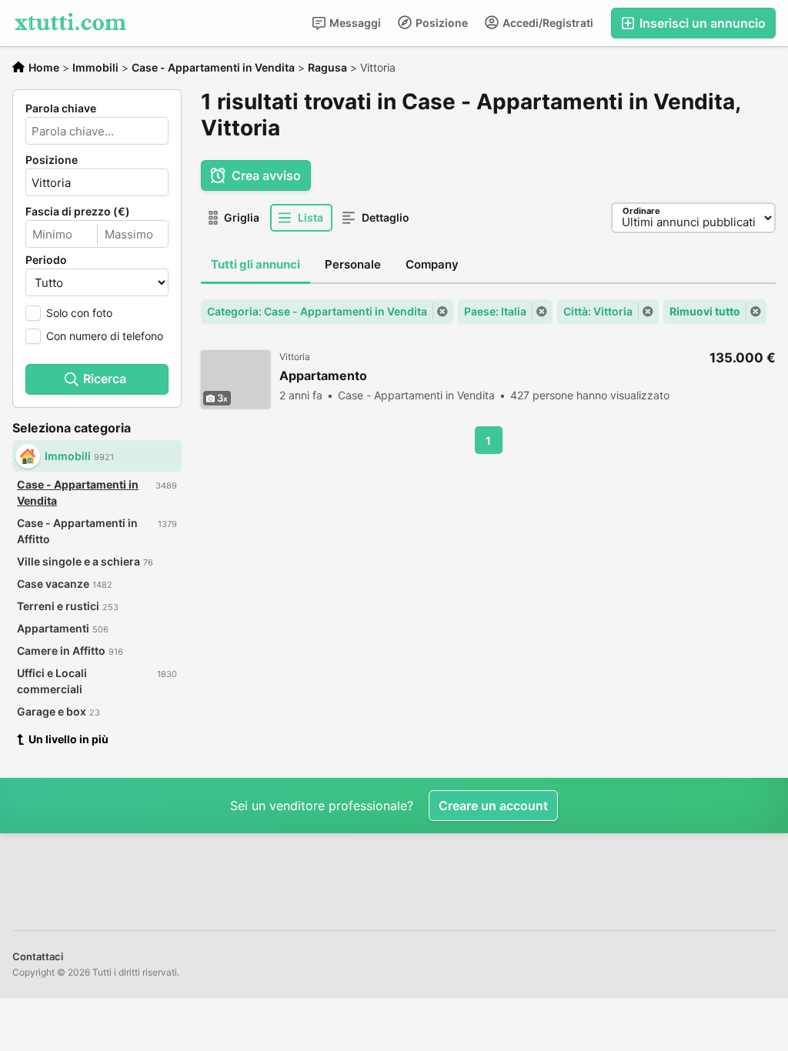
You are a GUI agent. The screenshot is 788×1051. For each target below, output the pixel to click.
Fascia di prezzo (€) (77, 211)
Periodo (46, 260)
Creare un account (493, 805)
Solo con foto (79, 312)
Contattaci (37, 956)
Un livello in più (68, 739)
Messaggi (354, 22)
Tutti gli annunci (255, 264)
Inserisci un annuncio (701, 23)
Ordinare (641, 210)
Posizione (440, 22)
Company (432, 264)
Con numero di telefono (104, 335)
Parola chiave (60, 108)
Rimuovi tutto (704, 311)
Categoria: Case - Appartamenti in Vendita (317, 311)
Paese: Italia (495, 311)
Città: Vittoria (598, 311)
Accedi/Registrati (546, 22)
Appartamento (323, 376)
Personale (353, 264)
